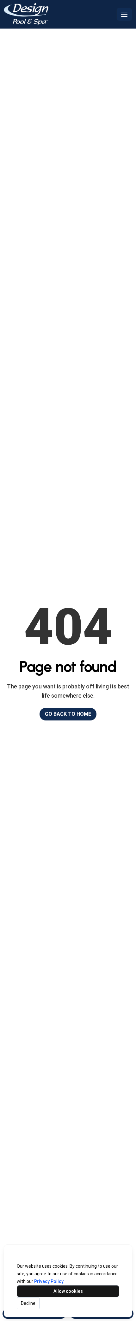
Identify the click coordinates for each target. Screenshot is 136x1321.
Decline (28, 1303)
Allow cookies (68, 1291)
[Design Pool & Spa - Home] (59, 14)
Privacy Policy (49, 1281)
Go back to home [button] (68, 714)
